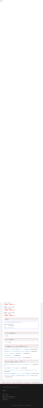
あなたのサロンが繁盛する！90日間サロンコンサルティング (15, 361)
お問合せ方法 (5, 399)
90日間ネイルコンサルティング (8, 398)
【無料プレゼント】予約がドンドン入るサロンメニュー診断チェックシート (18, 364)
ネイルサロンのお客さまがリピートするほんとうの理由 (14, 357)
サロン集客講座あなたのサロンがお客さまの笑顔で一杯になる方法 (17, 346)
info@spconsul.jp (11, 327)
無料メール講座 (5, 395)
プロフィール (5, 393)
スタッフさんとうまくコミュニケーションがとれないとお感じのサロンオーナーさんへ (20, 370)
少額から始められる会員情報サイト (9, 396)
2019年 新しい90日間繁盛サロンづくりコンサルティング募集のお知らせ (18, 373)
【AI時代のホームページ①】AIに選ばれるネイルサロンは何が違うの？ (17, 351)
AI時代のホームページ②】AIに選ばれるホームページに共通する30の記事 (18, 349)
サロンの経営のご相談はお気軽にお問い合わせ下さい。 (14, 322)
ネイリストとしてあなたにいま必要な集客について (14, 353)
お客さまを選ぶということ (9, 355)
